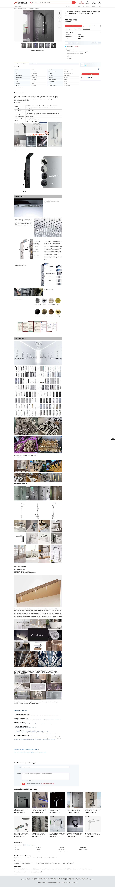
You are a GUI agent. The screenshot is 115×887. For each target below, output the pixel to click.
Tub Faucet (17, 863)
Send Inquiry (73, 25)
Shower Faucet (36, 863)
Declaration (70, 882)
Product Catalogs (31, 845)
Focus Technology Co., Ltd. (49, 882)
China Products (34, 878)
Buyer (73, 6)
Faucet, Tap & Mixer (30, 8)
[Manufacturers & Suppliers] (20, 2)
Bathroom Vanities (61, 849)
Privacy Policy (75, 882)
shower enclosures (82, 847)
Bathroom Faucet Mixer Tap (74, 869)
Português (37, 879)
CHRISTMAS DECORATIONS (63, 851)
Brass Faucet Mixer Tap (62, 869)
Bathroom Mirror (61, 847)
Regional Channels (72, 878)
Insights (87, 878)
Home (15, 8)
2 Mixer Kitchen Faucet (86, 869)
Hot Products (28, 878)
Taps (15, 851)
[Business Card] (98, 69)
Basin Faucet (37, 8)
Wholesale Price (59, 878)
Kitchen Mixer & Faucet (26, 863)
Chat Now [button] (93, 25)
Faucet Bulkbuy (40, 871)
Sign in (99, 3)
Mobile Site (83, 878)
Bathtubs (37, 851)
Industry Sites (65, 878)
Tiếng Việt (85, 879)
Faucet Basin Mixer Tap (30, 871)
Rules (100, 6)
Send (23, 783)
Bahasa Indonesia (91, 879)
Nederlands (60, 879)
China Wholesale (52, 878)
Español (33, 879)
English (29, 879)
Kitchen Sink (38, 849)
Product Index (78, 878)
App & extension (86, 6)
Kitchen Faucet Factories (51, 869)
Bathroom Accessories (83, 849)
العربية (64, 879)
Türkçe (81, 879)
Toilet (15, 847)
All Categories (18, 6)
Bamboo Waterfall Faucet (46, 863)
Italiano (51, 879)
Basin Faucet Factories (28, 869)
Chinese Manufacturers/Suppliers (43, 878)
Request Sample (86, 29)
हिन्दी (73, 879)
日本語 (71, 879)
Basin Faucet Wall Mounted (68, 863)
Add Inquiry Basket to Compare (38, 50)
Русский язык (47, 879)
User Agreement (64, 882)
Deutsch (55, 879)
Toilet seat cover (17, 849)
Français (41, 879)
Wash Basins (38, 847)
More (15, 874)
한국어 (67, 879)
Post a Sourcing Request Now (47, 783)
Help (79, 6)
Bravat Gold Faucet (56, 863)
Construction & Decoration (22, 8)
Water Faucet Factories (39, 869)
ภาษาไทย (77, 879)
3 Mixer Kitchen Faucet (19, 871)
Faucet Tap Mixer (18, 869)
